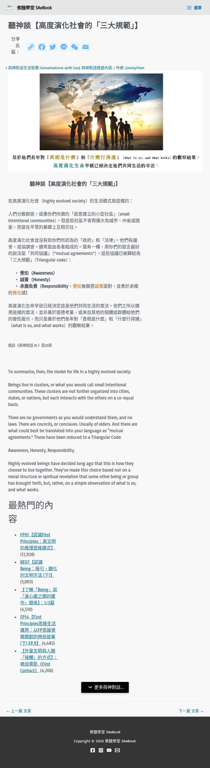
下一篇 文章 (191, 710)
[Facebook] (92, 750)
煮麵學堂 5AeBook (34, 7)
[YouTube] (109, 750)
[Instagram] (100, 750)
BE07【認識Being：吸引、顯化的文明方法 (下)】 (38, 568)
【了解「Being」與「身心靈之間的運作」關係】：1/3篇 (38, 596)
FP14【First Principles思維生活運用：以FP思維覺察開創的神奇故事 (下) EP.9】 (38, 630)
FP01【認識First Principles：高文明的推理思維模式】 (38, 541)
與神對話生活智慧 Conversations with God (44, 67)
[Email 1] (117, 750)
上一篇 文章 (18, 710)
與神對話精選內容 (96, 67)
